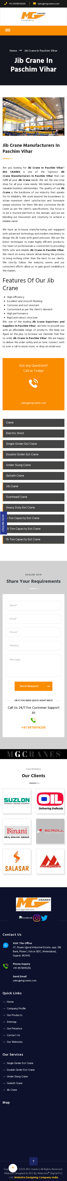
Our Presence (14, 1029)
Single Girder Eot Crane (20, 1063)
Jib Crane (12, 1090)
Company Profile (16, 1009)
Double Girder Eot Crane (21, 1070)
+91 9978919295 (33, 727)
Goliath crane (15, 1083)
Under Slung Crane (17, 1077)
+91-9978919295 (17, 4)
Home (13, 51)
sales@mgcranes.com (48, 4)
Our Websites (15, 1042)
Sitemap (11, 1022)
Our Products (14, 1015)
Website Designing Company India (36, 1177)
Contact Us (13, 1035)
